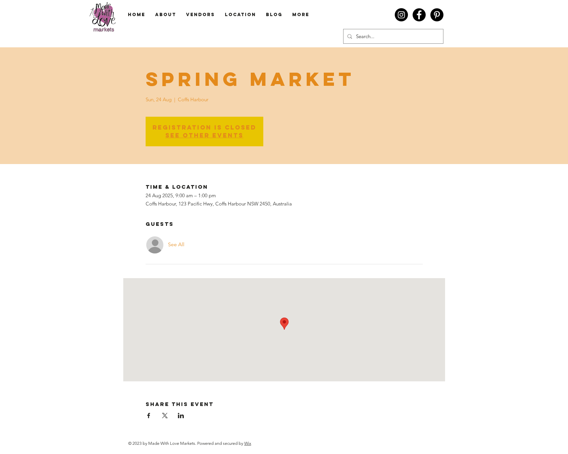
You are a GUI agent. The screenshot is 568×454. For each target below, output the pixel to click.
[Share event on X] (165, 415)
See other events (204, 135)
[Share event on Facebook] (149, 415)
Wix (247, 443)
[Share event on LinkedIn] (181, 415)
